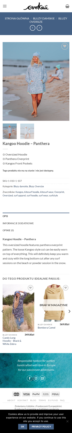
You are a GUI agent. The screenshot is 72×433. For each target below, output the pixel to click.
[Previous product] (39, 28)
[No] (67, 422)
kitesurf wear (46, 192)
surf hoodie (32, 195)
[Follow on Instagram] (36, 378)
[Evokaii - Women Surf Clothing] (36, 6)
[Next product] (32, 28)
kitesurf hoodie (31, 192)
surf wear (43, 195)
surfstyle (53, 195)
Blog (33, 400)
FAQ (62, 400)
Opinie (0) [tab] (8, 230)
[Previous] (8, 81)
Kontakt (22, 400)
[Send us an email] (42, 378)
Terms (42, 400)
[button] (5, 6)
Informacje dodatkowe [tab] (18, 223)
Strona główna (17, 18)
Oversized (8, 195)
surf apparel (20, 195)
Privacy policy (41, 426)
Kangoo (19, 192)
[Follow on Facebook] (30, 378)
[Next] (63, 81)
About (11, 400)
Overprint (59, 192)
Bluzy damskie (44, 18)
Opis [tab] (5, 216)
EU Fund (53, 400)
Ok (22, 426)
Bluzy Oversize (36, 186)
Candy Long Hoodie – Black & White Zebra (12, 340)
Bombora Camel (46, 327)
